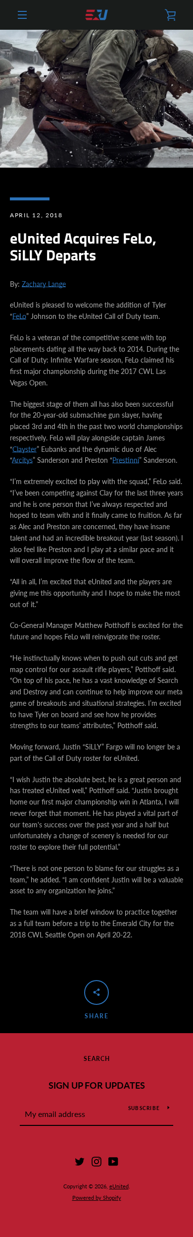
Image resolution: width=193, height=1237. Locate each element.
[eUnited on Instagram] (96, 1161)
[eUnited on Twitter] (80, 1161)
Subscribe (144, 1108)
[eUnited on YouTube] (113, 1161)
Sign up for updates (96, 1085)
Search (97, 1058)
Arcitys (22, 460)
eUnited (119, 1186)
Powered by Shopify (96, 1197)
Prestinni (125, 460)
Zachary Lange (44, 284)
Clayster (24, 449)
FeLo (19, 316)
